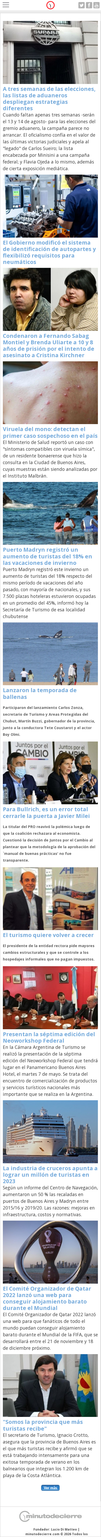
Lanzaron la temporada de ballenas (40, 693)
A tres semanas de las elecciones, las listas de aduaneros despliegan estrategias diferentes (49, 98)
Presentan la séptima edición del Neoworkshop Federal (49, 1037)
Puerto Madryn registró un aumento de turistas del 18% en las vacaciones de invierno (47, 556)
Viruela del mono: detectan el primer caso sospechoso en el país (50, 432)
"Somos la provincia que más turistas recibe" (43, 1425)
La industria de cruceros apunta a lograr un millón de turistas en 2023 (50, 1175)
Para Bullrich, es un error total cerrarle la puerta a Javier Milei (46, 812)
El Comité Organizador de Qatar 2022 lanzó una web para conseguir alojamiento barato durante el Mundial (47, 1298)
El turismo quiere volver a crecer (48, 935)
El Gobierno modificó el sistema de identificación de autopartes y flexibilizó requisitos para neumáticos (49, 252)
